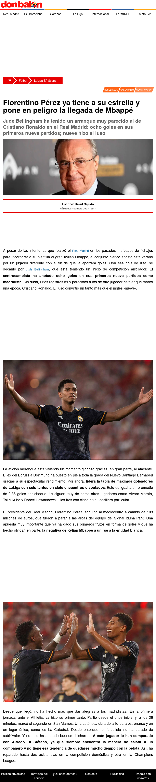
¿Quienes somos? (65, 773)
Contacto (91, 773)
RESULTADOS (111, 89)
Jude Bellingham (37, 269)
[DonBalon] (8, 80)
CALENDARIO (127, 89)
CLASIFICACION (144, 89)
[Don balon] (73, 4)
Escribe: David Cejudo (78, 204)
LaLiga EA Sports (45, 80)
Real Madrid (80, 250)
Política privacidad (13, 773)
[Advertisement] (79, 47)
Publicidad (117, 773)
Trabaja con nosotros (143, 775)
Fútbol (23, 80)
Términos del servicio (39, 775)
